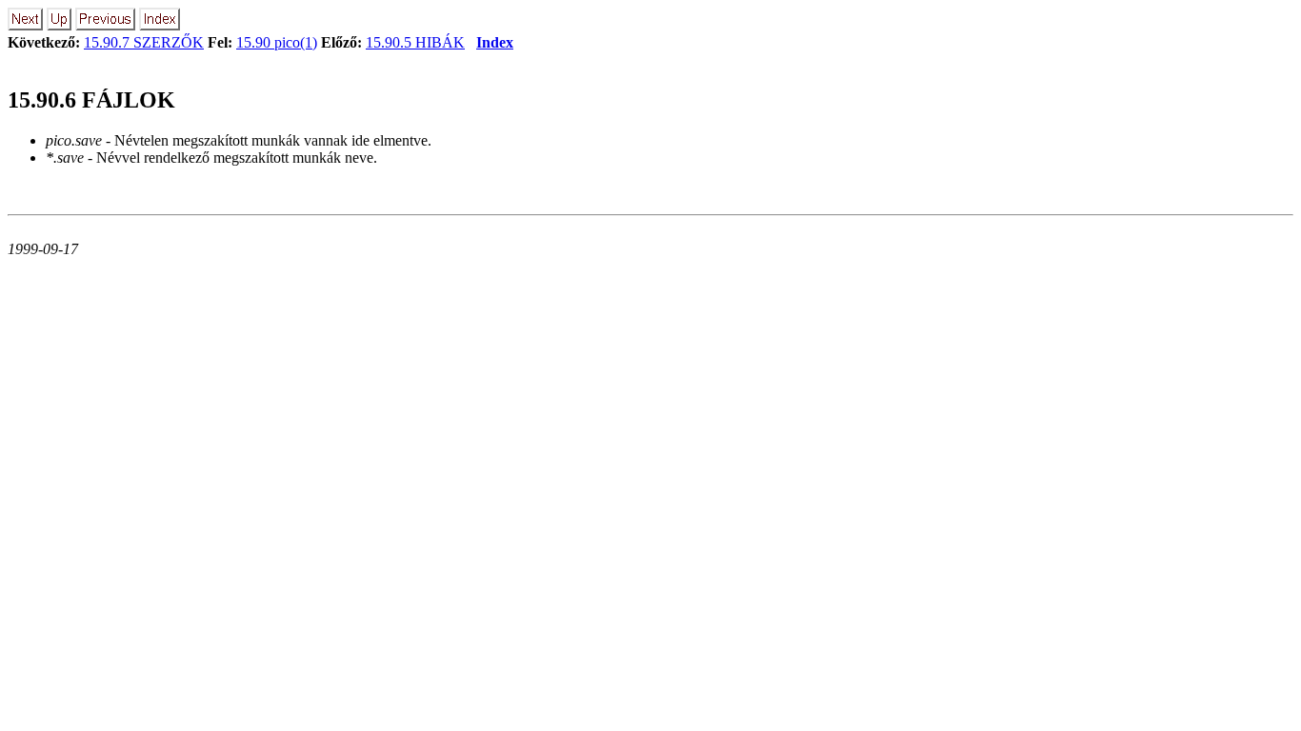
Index (494, 42)
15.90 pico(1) (276, 42)
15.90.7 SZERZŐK (144, 42)
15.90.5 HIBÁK (415, 42)
